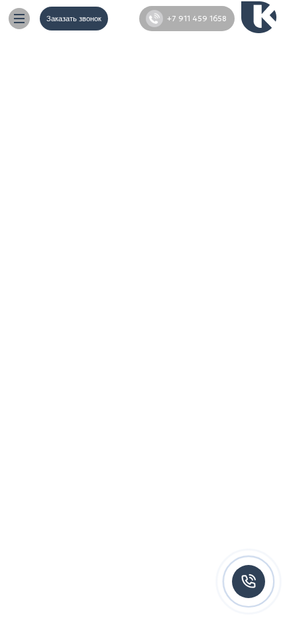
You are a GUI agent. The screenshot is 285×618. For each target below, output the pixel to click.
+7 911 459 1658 (197, 18)
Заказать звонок (73, 19)
